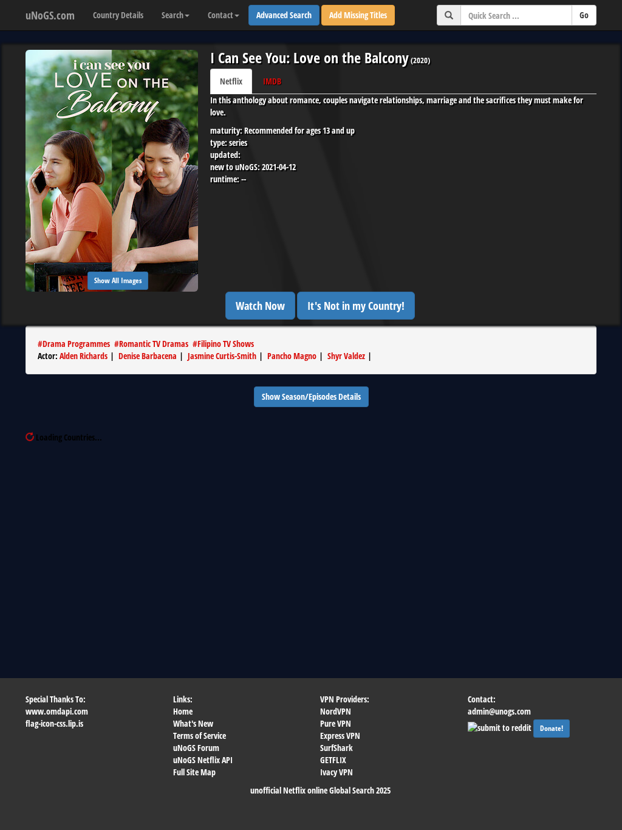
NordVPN (335, 711)
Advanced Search (284, 15)
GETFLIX (333, 760)
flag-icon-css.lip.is (54, 723)
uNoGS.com (50, 15)
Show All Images (118, 280)
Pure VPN (335, 723)
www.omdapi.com (57, 711)
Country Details (118, 15)
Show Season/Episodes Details (311, 396)
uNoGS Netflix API (203, 760)
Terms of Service (199, 735)
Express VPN (340, 735)
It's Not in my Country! (356, 305)
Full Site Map (194, 772)
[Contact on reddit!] (500, 726)
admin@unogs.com (499, 711)
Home (183, 711)
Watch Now (260, 305)
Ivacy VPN (336, 772)
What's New (193, 723)
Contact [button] (220, 15)
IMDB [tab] (272, 81)
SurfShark (336, 747)
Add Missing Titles (358, 15)
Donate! (551, 728)
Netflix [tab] (231, 81)
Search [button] (172, 15)
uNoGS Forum (196, 747)
